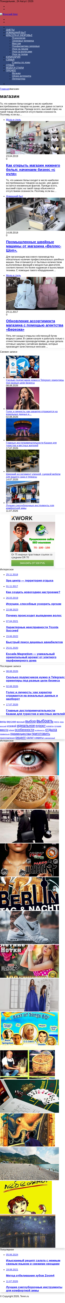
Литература (18, 78)
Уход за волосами (22, 51)
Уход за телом (20, 54)
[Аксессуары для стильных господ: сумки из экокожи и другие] (29, 842)
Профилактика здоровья (26, 46)
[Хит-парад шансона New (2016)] (29, 875)
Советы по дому (21, 62)
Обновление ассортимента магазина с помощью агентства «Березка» (34, 325)
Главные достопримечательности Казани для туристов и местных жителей (31, 444)
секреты (39, 737)
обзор (11, 730)
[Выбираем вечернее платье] (29, 1010)
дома (62, 722)
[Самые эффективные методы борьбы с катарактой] (29, 774)
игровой (11, 726)
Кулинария (13, 57)
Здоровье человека (23, 40)
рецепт (20, 737)
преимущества (20, 733)
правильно (5, 734)
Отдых (10, 65)
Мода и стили (15, 68)
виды (3, 721)
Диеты (10, 30)
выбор (30, 721)
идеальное (26, 726)
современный (49, 738)
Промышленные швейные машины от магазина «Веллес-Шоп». (33, 246)
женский (3, 726)
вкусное (11, 721)
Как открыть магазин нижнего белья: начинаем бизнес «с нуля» (33, 169)
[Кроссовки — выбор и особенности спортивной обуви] (29, 943)
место (4, 729)
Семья (10, 59)
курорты (50, 726)
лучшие (57, 726)
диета (56, 722)
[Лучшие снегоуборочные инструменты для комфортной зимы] (22, 502)
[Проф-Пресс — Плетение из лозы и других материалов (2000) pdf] (27, 1078)
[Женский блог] (9, 14)
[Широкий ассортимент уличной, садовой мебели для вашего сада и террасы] (22, 471)
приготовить (40, 734)
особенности (24, 730)
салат (30, 737)
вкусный (21, 721)
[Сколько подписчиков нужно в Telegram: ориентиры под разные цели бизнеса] (22, 377)
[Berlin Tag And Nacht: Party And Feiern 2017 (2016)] (29, 909)
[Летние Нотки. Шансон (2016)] (29, 977)
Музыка (16, 73)
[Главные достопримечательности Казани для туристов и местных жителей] (22, 440)
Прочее (11, 70)
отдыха (51, 730)
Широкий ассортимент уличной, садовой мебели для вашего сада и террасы (33, 475)
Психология (18, 38)
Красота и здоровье (19, 35)
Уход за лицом (20, 49)
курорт (41, 726)
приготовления (7, 738)
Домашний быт (16, 32)
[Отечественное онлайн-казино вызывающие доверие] (29, 1112)
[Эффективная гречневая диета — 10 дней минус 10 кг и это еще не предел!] (29, 808)
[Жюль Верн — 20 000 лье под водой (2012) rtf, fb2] (27, 1145)
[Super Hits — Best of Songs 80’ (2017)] (29, 1044)
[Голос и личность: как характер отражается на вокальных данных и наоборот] (22, 408)
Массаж (16, 43)
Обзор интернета (21, 76)
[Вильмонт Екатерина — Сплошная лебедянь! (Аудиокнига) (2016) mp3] (26, 1213)
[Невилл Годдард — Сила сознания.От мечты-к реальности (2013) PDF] (27, 1247)
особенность (40, 730)
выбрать (44, 720)
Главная (4, 89)
